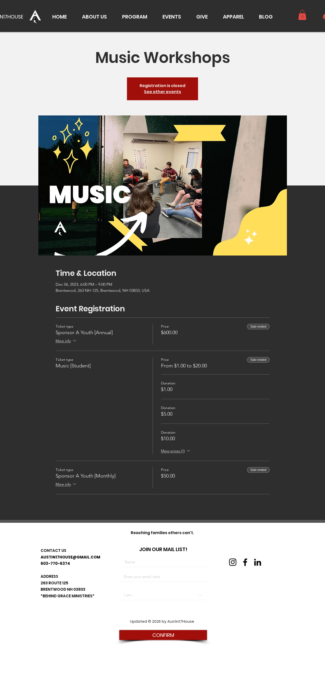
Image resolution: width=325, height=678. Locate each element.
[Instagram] (233, 562)
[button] (94, 16)
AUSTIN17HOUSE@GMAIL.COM (70, 557)
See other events (162, 92)
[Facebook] (245, 562)
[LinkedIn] (258, 562)
